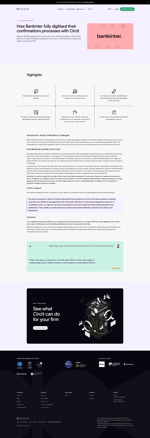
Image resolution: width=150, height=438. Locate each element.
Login (117, 9)
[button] (61, 9)
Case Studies (70, 9)
